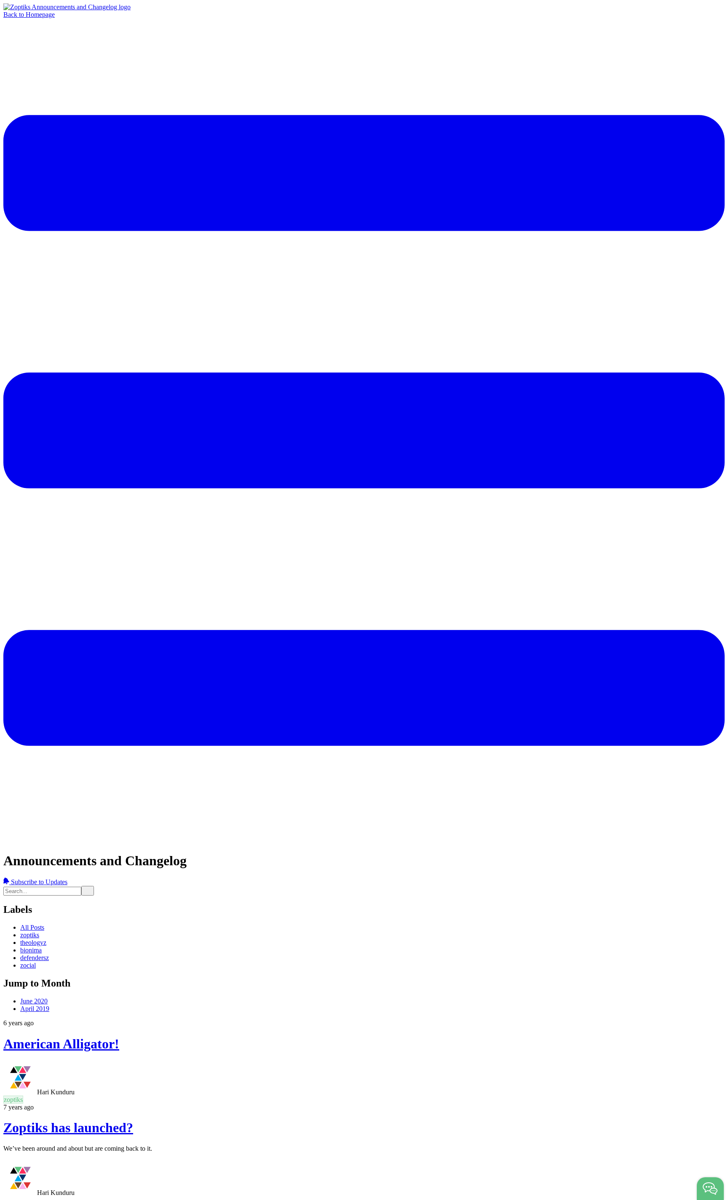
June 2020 (34, 1001)
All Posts (32, 927)
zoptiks (29, 935)
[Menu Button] (364, 840)
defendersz (34, 957)
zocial (28, 965)
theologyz (33, 942)
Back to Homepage (29, 14)
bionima (31, 950)
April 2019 (34, 1008)
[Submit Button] (87, 891)
